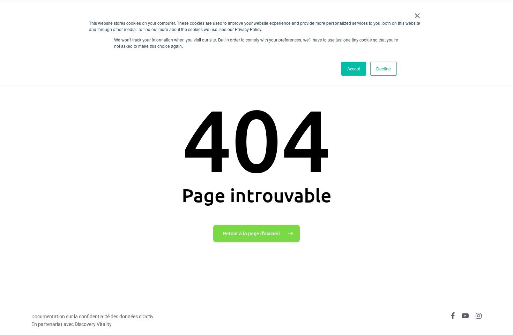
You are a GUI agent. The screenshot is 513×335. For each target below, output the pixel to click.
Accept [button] (353, 68)
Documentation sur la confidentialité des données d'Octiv (92, 316)
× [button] (417, 13)
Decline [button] (383, 68)
